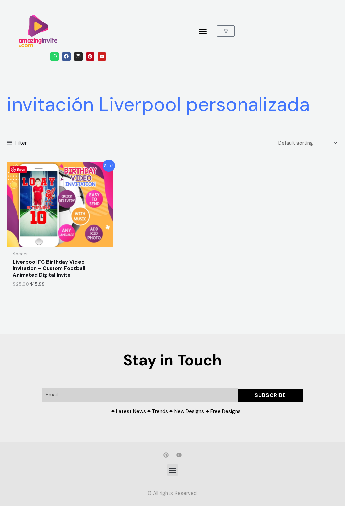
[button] (172, 470)
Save (21, 169)
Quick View (59, 241)
